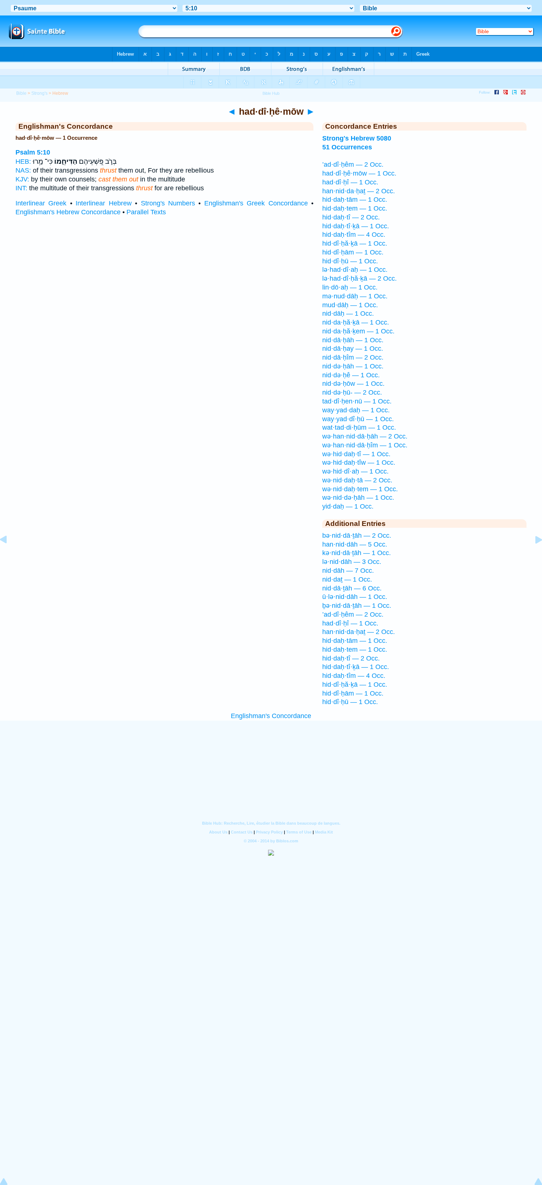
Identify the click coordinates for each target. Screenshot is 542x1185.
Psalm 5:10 (32, 152)
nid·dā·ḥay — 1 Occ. (352, 348)
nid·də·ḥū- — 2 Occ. (352, 392)
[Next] (533, 556)
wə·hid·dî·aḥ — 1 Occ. (355, 471)
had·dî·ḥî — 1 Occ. (350, 182)
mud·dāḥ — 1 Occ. (350, 305)
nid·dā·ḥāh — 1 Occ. (352, 340)
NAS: (23, 170)
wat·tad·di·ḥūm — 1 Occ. (359, 427)
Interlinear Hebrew (103, 203)
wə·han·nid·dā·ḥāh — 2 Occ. (364, 436)
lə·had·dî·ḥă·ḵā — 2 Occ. (359, 278)
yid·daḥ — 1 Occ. (348, 506)
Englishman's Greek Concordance (256, 203)
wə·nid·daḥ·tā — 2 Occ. (357, 480)
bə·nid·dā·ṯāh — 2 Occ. (356, 535)
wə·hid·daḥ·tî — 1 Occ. (356, 454)
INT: (21, 188)
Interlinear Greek (40, 203)
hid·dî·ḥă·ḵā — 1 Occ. (354, 243)
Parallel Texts (146, 212)
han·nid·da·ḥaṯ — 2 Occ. (358, 191)
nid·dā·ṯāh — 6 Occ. (352, 588)
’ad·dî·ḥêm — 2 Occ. (352, 164)
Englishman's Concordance (271, 716)
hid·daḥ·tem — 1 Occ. (354, 208)
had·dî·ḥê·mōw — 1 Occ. (359, 173)
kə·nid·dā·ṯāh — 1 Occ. (356, 553)
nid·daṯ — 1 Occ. (347, 579)
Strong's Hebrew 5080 (356, 138)
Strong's (39, 93)
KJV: (22, 179)
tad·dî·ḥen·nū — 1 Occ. (357, 401)
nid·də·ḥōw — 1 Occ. (353, 383)
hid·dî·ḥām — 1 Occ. (352, 252)
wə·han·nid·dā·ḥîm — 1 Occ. (364, 445)
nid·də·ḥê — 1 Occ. (351, 375)
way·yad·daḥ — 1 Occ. (356, 410)
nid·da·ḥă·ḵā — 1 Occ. (355, 322)
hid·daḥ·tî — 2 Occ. (351, 217)
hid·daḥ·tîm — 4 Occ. (353, 234)
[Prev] (9, 556)
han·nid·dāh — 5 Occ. (354, 544)
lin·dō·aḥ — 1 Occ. (350, 287)
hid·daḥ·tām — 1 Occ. (354, 199)
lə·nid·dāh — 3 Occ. (351, 561)
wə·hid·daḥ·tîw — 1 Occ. (358, 462)
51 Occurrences (347, 147)
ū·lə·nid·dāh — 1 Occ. (354, 596)
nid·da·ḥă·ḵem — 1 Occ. (358, 331)
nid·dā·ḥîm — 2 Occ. (352, 357)
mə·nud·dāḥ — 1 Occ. (355, 296)
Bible (21, 93)
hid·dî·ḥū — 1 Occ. (350, 261)
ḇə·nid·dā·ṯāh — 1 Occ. (356, 605)
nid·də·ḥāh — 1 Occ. (352, 366)
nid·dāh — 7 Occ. (348, 570)
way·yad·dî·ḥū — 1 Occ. (358, 419)
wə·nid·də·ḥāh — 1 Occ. (358, 497)
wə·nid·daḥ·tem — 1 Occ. (360, 489)
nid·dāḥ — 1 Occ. (348, 313)
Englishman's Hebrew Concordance (68, 212)
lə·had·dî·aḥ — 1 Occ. (355, 269)
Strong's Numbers (168, 203)
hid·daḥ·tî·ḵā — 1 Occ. (355, 226)
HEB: (23, 161)
